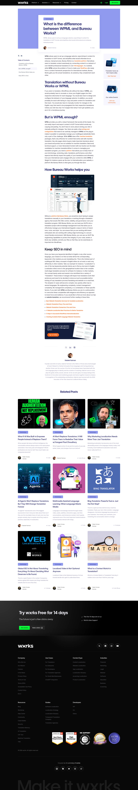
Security (20, 724)
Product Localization (79, 679)
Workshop (21, 710)
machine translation (86, 136)
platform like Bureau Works (59, 216)
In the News (21, 672)
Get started (115, 2)
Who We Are (22, 662)
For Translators (49, 662)
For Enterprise (49, 665)
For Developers (50, 669)
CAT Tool (20, 734)
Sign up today (53, 335)
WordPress (83, 68)
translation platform (80, 61)
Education (103, 679)
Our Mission (21, 665)
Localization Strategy (51, 710)
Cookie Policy (22, 690)
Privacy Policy (22, 676)
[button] (35, 2)
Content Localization (79, 662)
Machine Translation (24, 738)
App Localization (78, 669)
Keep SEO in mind (23, 75)
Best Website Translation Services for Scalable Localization (64, 301)
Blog (19, 706)
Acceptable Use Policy (25, 687)
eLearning (103, 687)
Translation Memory (24, 727)
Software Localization (52, 706)
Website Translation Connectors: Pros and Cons (61, 307)
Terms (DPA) (21, 683)
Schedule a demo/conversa (46, 628)
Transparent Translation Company (52, 718)
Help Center (21, 713)
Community (21, 717)
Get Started (112, 76)
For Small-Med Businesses (53, 676)
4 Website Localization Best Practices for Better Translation (64, 310)
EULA (19, 694)
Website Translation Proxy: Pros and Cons (59, 304)
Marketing (103, 665)
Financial (103, 662)
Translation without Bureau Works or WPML (26, 64)
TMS (19, 742)
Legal (102, 669)
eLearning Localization (80, 676)
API (74, 706)
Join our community (112, 101)
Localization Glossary (79, 672)
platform (69, 150)
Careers (20, 669)
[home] (23, 2)
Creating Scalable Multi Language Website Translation (63, 317)
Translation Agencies (51, 723)
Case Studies (22, 720)
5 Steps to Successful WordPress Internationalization (62, 313)
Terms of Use (22, 679)
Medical (102, 672)
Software (103, 676)
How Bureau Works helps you (27, 72)
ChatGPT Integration (51, 679)
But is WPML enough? (24, 68)
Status (75, 713)
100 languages (78, 66)
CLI (74, 710)
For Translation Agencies (52, 672)
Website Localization (79, 665)
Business (103, 683)
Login (106, 2)
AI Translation (22, 731)
